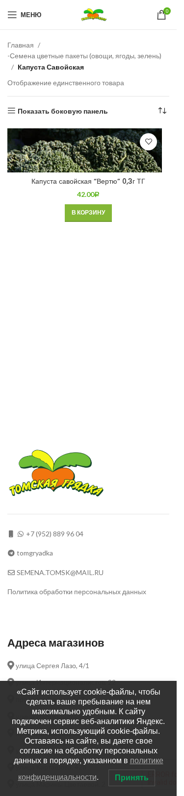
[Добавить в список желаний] (148, 141)
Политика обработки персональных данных (76, 591)
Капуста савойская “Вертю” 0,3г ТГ (88, 181)
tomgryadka (35, 553)
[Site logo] (95, 14)
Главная (20, 45)
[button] (88, 213)
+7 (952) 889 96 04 (54, 534)
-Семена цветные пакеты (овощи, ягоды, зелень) (84, 55)
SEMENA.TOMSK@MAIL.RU (60, 572)
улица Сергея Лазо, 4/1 (51, 665)
